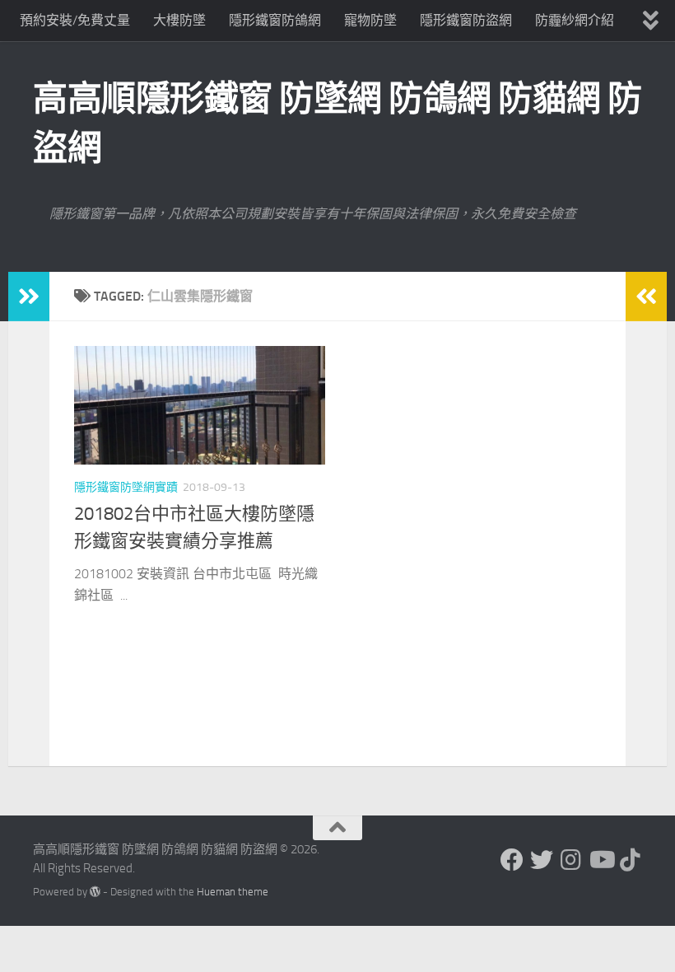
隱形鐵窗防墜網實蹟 (126, 487)
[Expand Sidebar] (28, 296)
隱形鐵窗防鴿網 (275, 20)
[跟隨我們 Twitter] (541, 860)
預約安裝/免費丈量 (75, 20)
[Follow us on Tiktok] (630, 860)
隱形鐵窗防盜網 (466, 20)
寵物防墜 (370, 20)
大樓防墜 (179, 20)
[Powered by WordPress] (95, 891)
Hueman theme (232, 892)
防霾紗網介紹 (574, 20)
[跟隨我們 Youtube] (600, 860)
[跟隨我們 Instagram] (571, 860)
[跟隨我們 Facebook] (512, 860)
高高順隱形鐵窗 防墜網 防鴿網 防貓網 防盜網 (337, 123)
